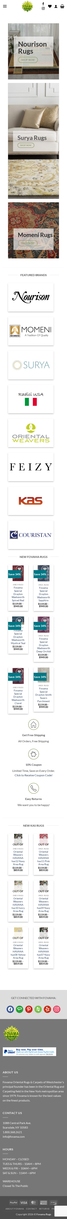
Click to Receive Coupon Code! (34, 775)
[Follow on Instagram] (43, 8)
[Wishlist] (50, 6)
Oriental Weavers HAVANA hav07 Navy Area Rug (43, 951)
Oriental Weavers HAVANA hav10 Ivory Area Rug (18, 905)
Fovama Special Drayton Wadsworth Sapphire (43, 594)
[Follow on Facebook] (43, 4)
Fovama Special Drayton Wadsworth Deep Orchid (43, 645)
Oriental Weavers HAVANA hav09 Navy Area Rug (43, 905)
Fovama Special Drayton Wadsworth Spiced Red (18, 594)
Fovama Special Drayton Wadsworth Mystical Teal (18, 637)
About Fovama (15, 1208)
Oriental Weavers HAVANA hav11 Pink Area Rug (43, 858)
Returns (44, 1208)
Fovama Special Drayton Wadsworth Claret (18, 697)
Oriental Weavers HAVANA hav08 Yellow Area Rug (18, 951)
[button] (5, 6)
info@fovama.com (14, 1136)
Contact (31, 1208)
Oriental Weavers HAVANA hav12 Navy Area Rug (18, 858)
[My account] (56, 6)
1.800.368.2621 (12, 1132)
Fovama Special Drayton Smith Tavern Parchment (43, 695)
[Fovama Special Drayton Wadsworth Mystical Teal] (18, 620)
